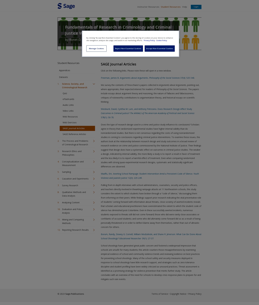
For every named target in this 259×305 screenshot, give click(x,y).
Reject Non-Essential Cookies (128, 48)
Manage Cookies (96, 48)
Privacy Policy (149, 40)
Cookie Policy (161, 40)
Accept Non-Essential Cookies (159, 48)
